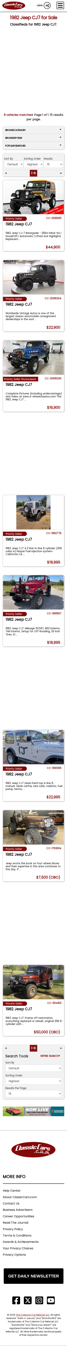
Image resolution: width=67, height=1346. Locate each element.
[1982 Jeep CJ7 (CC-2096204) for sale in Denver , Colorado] (33, 277)
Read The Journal (15, 1222)
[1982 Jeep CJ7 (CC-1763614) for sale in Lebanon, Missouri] (33, 827)
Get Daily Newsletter (33, 1276)
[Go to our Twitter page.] (28, 1300)
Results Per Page (15, 1088)
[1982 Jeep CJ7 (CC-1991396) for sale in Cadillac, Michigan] (33, 747)
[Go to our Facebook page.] (16, 1300)
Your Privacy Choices (18, 1248)
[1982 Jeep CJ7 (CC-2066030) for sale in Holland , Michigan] (33, 357)
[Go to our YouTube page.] (51, 1300)
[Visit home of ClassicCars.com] (33, 1155)
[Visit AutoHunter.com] (33, 1111)
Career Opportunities (18, 1216)
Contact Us (11, 1203)
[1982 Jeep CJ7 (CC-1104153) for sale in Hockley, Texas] (33, 982)
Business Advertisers (18, 1210)
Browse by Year (13, 137)
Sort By (8, 159)
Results (48, 159)
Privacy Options (14, 1255)
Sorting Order (32, 159)
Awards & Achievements (21, 1242)
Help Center (12, 1190)
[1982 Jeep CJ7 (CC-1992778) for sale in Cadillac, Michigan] (33, 512)
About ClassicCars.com (20, 1197)
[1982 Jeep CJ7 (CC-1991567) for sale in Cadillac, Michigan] (33, 592)
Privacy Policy (13, 1229)
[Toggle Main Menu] (60, 5)
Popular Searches (15, 145)
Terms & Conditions (17, 1235)
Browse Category (15, 130)
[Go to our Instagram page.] (39, 1300)
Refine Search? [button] (51, 1056)
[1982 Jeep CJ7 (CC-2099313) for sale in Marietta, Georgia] (33, 197)
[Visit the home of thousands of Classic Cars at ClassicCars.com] (16, 5)
